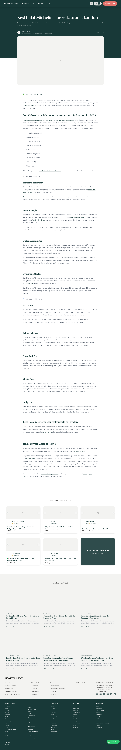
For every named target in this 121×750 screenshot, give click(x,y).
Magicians (75, 718)
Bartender (30, 729)
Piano (52, 729)
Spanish (30, 711)
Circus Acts (76, 710)
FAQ (18, 694)
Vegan (29, 720)
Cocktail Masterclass (33, 731)
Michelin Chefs (80, 683)
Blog (6, 694)
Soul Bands (53, 733)
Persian (7, 744)
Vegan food (99, 727)
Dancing (53, 708)
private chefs (31, 458)
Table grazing (31, 715)
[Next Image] (39, 513)
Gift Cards (53, 694)
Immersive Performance (57, 716)
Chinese (7, 718)
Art (74, 706)
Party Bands (54, 727)
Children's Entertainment (57, 688)
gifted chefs (47, 432)
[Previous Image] (7, 513)
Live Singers (54, 725)
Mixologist (30, 735)
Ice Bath (98, 716)
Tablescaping (76, 723)
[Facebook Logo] (104, 694)
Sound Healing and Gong (102, 723)
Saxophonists (54, 731)
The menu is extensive (31, 197)
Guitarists (53, 712)
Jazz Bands (53, 718)
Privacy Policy (9, 688)
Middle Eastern (9, 740)
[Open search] (91, 3)
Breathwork (99, 706)
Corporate (53, 683)
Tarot (74, 725)
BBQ (6, 708)
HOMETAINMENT (80, 451)
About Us (8, 683)
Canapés (7, 714)
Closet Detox (99, 708)
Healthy (7, 725)
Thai (29, 717)
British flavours (28, 283)
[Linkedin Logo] (111, 694)
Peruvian (30, 703)
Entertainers (35, 691)
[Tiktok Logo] (115, 694)
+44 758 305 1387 (101, 691)
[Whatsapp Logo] (100, 694)
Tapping (98, 725)
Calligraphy (76, 708)
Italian (6, 731)
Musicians (34, 688)
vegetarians (71, 197)
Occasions (53, 691)
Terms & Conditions (11, 686)
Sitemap (12, 694)
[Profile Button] (98, 3)
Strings (52, 735)
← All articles (22, 11)
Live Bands (53, 723)
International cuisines (10, 729)
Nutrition (98, 718)
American (7, 706)
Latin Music (53, 721)
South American (32, 709)
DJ (51, 710)
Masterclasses (54, 686)
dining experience (77, 217)
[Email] (97, 694)
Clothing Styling (100, 710)
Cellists (52, 706)
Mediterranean (9, 735)
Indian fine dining (39, 220)
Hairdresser (99, 714)
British (7, 710)
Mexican (7, 738)
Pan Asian (7, 742)
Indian (6, 727)
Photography (76, 721)
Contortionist (76, 712)
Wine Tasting (31, 738)
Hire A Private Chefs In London (50, 171)
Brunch (7, 712)
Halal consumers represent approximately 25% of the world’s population (49, 120)
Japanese (7, 733)
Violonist (53, 738)
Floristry (75, 716)
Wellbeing (34, 694)
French (7, 723)
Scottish (30, 707)
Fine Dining (8, 721)
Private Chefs (35, 683)
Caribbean (8, 716)
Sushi (29, 713)
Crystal (75, 714)
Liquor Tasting (31, 733)
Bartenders (34, 686)
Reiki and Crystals (100, 721)
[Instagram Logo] (108, 694)
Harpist (52, 714)
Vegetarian (30, 722)
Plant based (31, 705)
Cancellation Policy (11, 691)
